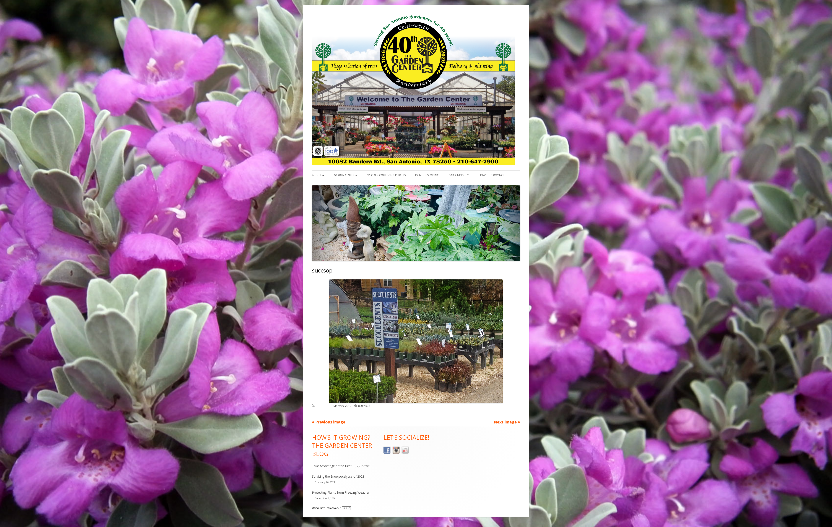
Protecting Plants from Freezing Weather (340, 492)
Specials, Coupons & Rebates (386, 175)
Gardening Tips (459, 175)
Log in (346, 508)
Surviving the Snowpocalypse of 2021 (338, 476)
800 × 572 (364, 406)
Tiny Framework (329, 508)
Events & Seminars (427, 175)
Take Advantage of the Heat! (332, 466)
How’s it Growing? (491, 175)
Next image (505, 422)
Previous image (330, 422)
